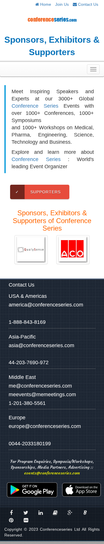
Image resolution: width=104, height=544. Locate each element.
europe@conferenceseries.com (45, 426)
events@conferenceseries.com (52, 473)
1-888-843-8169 (27, 322)
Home (45, 4)
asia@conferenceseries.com (41, 345)
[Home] (52, 19)
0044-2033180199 (30, 443)
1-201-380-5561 (27, 403)
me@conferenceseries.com (40, 386)
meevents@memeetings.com (42, 394)
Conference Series (35, 106)
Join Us (62, 4)
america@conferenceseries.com (46, 305)
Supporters (38, 192)
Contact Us (87, 4)
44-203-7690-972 (29, 362)
